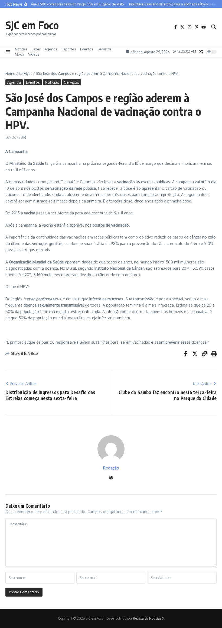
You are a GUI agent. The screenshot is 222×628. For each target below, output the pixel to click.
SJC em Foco (32, 25)
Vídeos (34, 54)
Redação (111, 468)
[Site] (111, 478)
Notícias (21, 49)
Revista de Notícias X (148, 618)
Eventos (86, 49)
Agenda (51, 49)
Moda (19, 54)
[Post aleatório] (201, 52)
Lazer (36, 49)
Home (10, 73)
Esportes (68, 49)
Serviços (104, 49)
